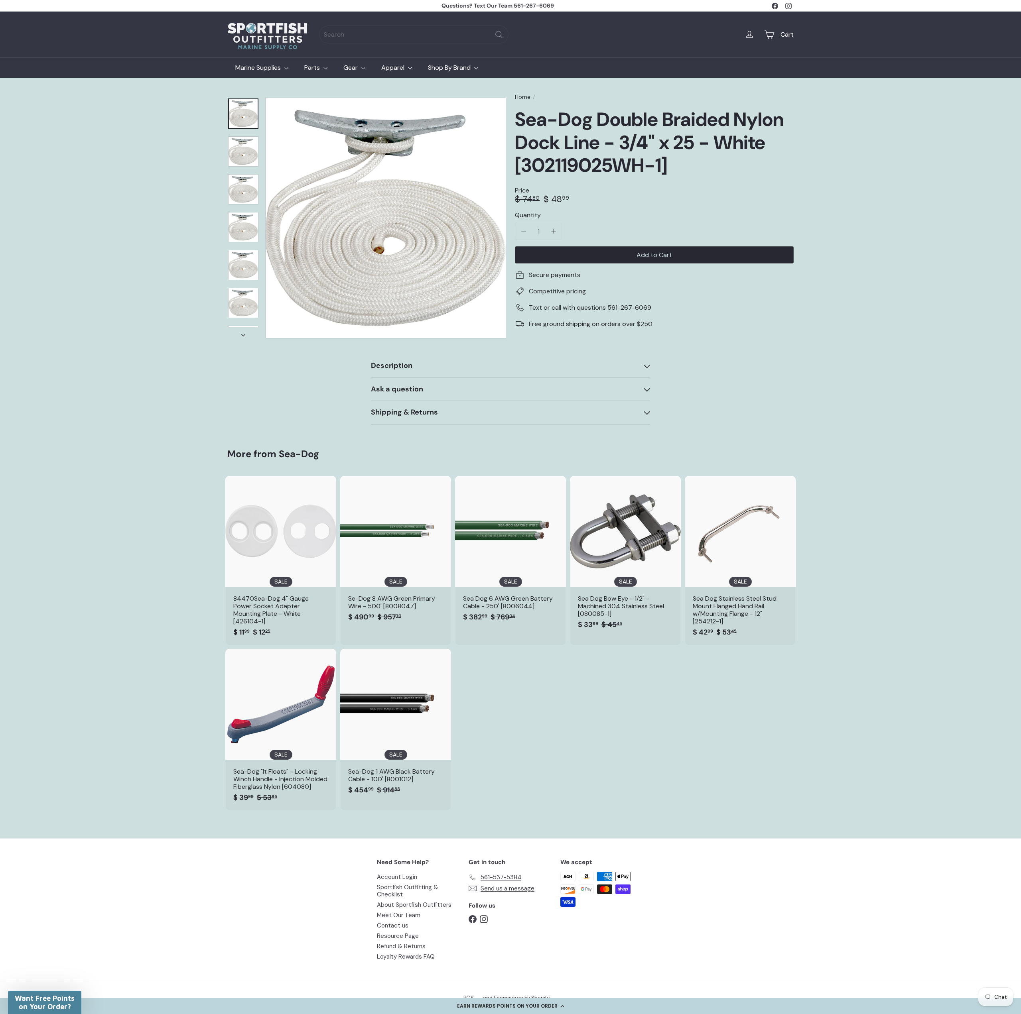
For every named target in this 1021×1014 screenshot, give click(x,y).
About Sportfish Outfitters (414, 905)
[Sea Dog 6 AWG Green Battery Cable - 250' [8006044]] (510, 553)
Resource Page (398, 936)
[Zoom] (386, 218)
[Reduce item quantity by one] (523, 231)
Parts (312, 67)
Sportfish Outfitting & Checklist (407, 890)
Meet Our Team (398, 915)
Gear (351, 67)
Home (522, 97)
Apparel (393, 67)
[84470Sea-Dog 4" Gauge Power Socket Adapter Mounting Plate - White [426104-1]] (280, 560)
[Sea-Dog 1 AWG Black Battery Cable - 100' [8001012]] (395, 726)
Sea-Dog (299, 454)
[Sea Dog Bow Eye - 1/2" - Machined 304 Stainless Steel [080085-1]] (625, 556)
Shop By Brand (450, 67)
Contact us (392, 926)
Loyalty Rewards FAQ (406, 957)
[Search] (499, 34)
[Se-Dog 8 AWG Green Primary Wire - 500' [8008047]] (395, 553)
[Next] (243, 332)
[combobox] (414, 34)
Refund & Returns (401, 946)
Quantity (528, 215)
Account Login (397, 877)
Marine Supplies (258, 67)
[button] (510, 1006)
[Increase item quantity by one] (553, 231)
